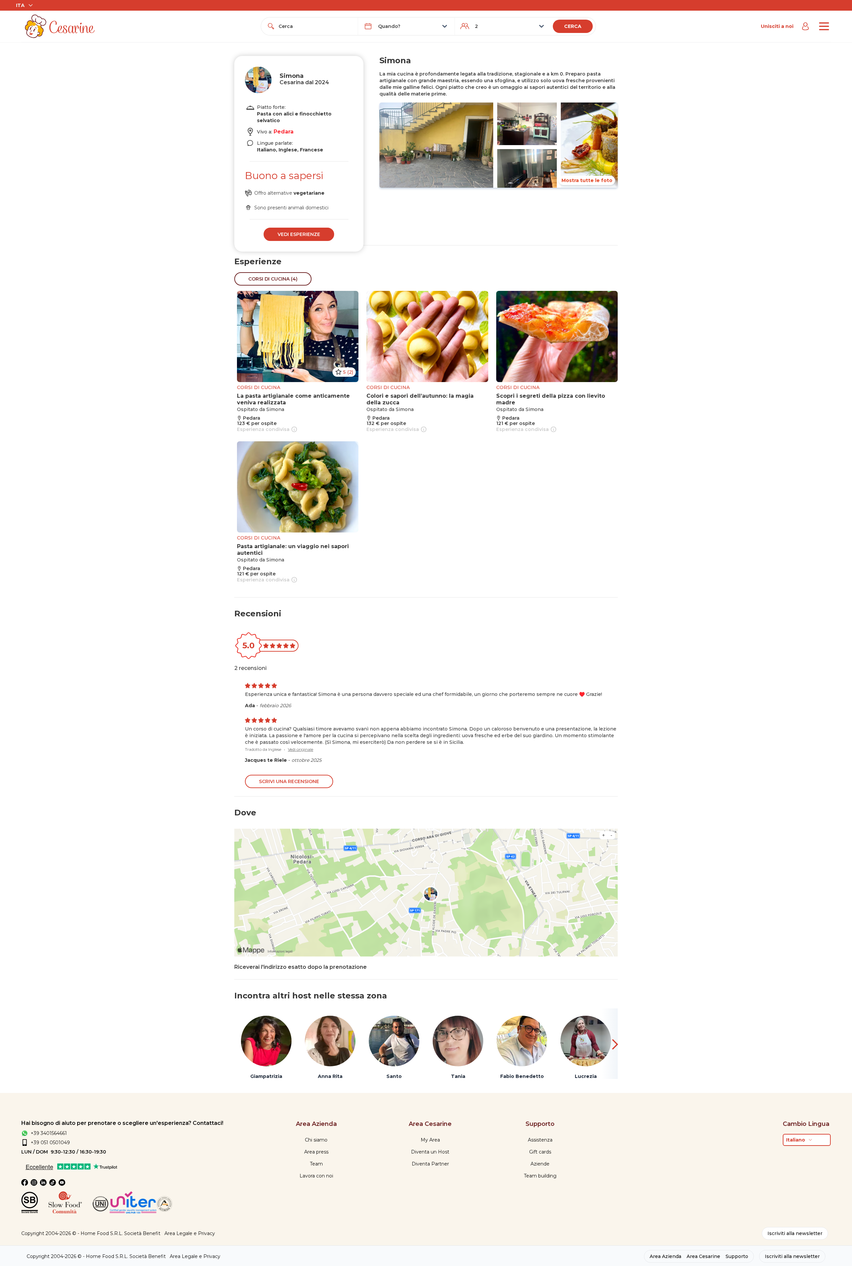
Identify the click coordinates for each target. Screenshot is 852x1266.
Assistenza (540, 1140)
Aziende (540, 1164)
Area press (316, 1152)
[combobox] (315, 26)
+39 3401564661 (49, 1133)
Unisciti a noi (777, 26)
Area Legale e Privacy (189, 1233)
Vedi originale (300, 749)
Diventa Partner (430, 1164)
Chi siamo (316, 1140)
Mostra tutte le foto (586, 180)
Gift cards (540, 1152)
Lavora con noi (316, 1176)
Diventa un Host (430, 1152)
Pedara (284, 131)
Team (316, 1164)
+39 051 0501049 (50, 1143)
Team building (540, 1176)
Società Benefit (142, 1233)
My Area (430, 1140)
